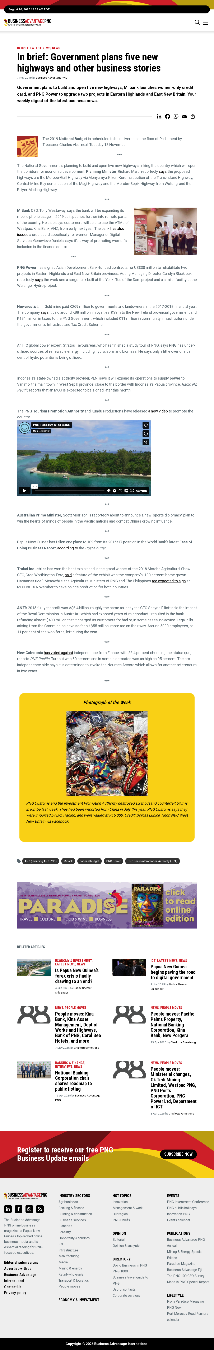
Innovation (120, 1202)
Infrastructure (68, 1250)
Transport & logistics (74, 1280)
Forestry (65, 1232)
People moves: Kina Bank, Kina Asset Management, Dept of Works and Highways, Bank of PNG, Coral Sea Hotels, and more (78, 1027)
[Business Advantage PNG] (27, 22)
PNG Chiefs (121, 1220)
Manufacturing (69, 1256)
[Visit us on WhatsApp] (29, 1209)
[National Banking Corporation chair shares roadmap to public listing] (34, 1070)
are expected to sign (169, 581)
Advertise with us (17, 1268)
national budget (89, 861)
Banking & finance (71, 1208)
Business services (72, 1220)
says (163, 171)
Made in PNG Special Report (188, 1282)
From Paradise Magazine (185, 1301)
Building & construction (75, 1214)
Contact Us (12, 1287)
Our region (120, 1214)
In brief (23, 48)
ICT (153, 961)
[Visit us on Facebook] (18, 1209)
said (68, 575)
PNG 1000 (120, 1271)
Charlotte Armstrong (86, 1047)
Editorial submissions (21, 1262)
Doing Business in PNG (130, 1265)
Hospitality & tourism (74, 1238)
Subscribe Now (178, 1154)
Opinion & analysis (126, 1246)
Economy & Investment (73, 961)
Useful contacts (124, 1289)
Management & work (128, 1208)
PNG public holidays (182, 1208)
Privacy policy (15, 1292)
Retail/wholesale (71, 1274)
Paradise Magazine (181, 1264)
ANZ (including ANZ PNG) (41, 861)
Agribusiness (68, 1202)
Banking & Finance (69, 1063)
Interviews (64, 1067)
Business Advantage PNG (52, 77)
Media (63, 1262)
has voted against (58, 652)
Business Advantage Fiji (184, 1270)
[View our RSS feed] (40, 1209)
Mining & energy (70, 1268)
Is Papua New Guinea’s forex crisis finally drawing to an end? (77, 976)
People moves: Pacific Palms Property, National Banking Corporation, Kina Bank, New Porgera (172, 1024)
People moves (76, 1008)
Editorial (119, 1240)
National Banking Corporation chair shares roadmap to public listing (73, 1081)
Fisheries (65, 1226)
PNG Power (113, 861)
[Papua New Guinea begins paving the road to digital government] (129, 968)
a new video (158, 411)
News (56, 48)
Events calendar (178, 1220)
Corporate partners (126, 1296)
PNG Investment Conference (188, 1202)
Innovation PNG (178, 1214)
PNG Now (174, 1308)
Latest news (40, 48)
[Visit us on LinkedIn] (8, 1209)
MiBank (68, 861)
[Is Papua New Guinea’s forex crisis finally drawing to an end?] (34, 968)
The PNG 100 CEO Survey (186, 1276)
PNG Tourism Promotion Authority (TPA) (152, 861)
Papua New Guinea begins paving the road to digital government (173, 972)
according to (67, 548)
